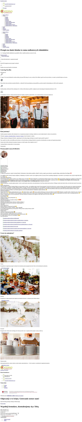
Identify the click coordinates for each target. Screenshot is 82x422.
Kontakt (4, 28)
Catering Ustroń (8, 23)
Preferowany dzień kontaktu (5, 413)
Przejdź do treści (3, 0)
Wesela (6, 17)
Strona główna (5, 14)
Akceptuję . (8, 416)
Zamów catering (6, 29)
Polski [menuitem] (5, 420)
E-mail (1, 412)
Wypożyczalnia (8, 21)
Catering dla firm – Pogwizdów (11, 25)
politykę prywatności (10, 416)
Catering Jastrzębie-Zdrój (10, 22)
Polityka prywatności (19, 395)
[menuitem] (4, 8)
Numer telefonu (3, 410)
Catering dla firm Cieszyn (10, 24)
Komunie (7, 20)
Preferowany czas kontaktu (5, 414)
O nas (4, 26)
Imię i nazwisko (3, 409)
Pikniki (6, 18)
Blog (4, 27)
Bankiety (7, 19)
